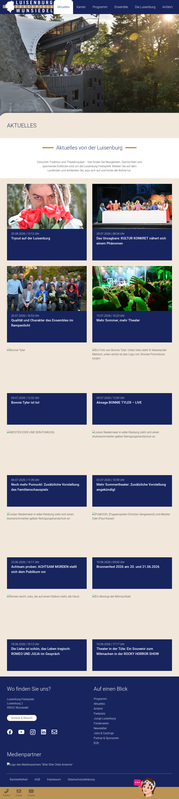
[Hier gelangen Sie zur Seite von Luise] (145, 796)
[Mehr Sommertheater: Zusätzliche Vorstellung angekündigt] (132, 468)
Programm (100, 699)
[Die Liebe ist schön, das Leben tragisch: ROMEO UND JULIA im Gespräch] (47, 632)
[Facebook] (10, 732)
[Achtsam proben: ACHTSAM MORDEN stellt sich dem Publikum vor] (47, 550)
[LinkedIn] (43, 732)
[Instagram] (32, 732)
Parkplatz (99, 713)
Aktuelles (99, 703)
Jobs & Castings (104, 733)
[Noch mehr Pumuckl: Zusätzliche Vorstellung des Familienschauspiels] (47, 468)
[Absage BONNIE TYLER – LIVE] (132, 386)
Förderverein (101, 723)
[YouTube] (21, 732)
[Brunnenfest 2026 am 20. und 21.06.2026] (132, 550)
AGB (37, 779)
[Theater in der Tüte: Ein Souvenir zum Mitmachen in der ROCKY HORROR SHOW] (132, 632)
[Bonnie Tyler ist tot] (47, 386)
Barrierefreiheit (19, 779)
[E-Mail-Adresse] (54, 732)
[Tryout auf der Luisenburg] (47, 222)
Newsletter (100, 728)
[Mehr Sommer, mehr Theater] (132, 304)
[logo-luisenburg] (28, 7)
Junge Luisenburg (105, 718)
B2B (96, 743)
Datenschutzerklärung (81, 779)
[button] (88, 7)
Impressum (54, 779)
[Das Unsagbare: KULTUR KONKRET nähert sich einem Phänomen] (132, 222)
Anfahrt (98, 708)
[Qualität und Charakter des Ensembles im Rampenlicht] (47, 304)
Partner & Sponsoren (106, 738)
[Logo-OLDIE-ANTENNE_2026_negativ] (40, 765)
